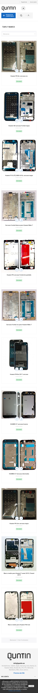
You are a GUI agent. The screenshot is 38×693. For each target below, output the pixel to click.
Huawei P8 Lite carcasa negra (19, 523)
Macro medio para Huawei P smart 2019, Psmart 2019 (19, 574)
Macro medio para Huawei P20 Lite (19, 625)
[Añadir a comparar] (21, 71)
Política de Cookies (15, 691)
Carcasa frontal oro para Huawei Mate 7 (19, 324)
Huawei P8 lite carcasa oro (19, 76)
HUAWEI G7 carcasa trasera (19, 424)
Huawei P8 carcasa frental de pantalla (19, 275)
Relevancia (19, 34)
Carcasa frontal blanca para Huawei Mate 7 (19, 225)
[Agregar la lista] (17, 71)
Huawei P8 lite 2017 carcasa (19, 374)
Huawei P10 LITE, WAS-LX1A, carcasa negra (19, 175)
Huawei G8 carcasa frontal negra (19, 126)
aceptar (31, 686)
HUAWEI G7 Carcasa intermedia (19, 474)
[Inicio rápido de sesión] (28, 15)
